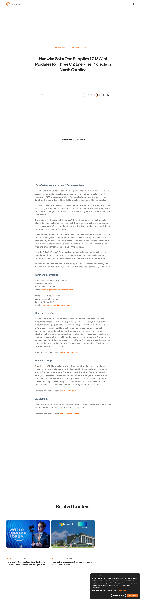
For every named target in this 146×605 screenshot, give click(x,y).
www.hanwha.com (67, 391)
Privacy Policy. (122, 590)
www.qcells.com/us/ (68, 353)
